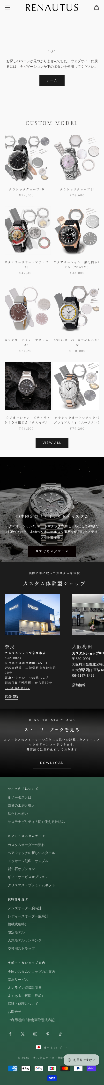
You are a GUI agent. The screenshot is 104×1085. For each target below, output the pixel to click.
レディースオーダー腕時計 (28, 916)
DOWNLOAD (52, 763)
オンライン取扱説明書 (25, 987)
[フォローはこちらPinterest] (47, 1034)
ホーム (52, 80)
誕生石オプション (21, 869)
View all (52, 443)
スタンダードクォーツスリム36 (26, 342)
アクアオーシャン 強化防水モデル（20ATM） (77, 264)
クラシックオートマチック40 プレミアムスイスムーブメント (78, 419)
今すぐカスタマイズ (52, 551)
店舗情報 (11, 696)
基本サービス (18, 979)
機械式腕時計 (18, 924)
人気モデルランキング (25, 940)
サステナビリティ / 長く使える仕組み (36, 822)
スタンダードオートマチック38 (26, 264)
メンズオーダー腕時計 (25, 908)
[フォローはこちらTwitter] (22, 1034)
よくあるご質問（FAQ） (26, 995)
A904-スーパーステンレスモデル (77, 342)
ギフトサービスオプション (28, 877)
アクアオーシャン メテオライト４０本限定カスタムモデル (27, 419)
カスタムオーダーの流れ (26, 845)
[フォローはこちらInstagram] (35, 1034)
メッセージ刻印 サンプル (28, 861)
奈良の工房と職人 (21, 805)
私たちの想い (18, 814)
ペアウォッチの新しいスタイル (31, 853)
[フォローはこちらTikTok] (60, 1034)
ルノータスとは (19, 797)
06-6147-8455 (83, 675)
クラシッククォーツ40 (26, 189)
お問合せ (14, 1011)
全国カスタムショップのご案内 (31, 971)
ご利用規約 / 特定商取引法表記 (31, 1020)
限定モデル (16, 932)
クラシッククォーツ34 (77, 189)
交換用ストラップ (21, 948)
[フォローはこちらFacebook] (10, 1034)
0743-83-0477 (17, 687)
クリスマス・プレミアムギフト (31, 885)
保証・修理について (23, 1003)
